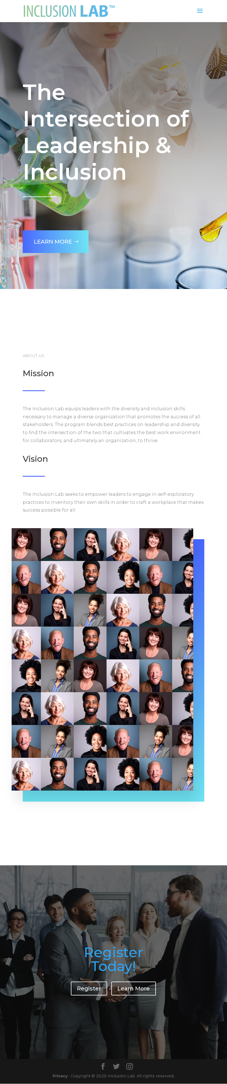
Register (89, 988)
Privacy (60, 1075)
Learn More (53, 241)
